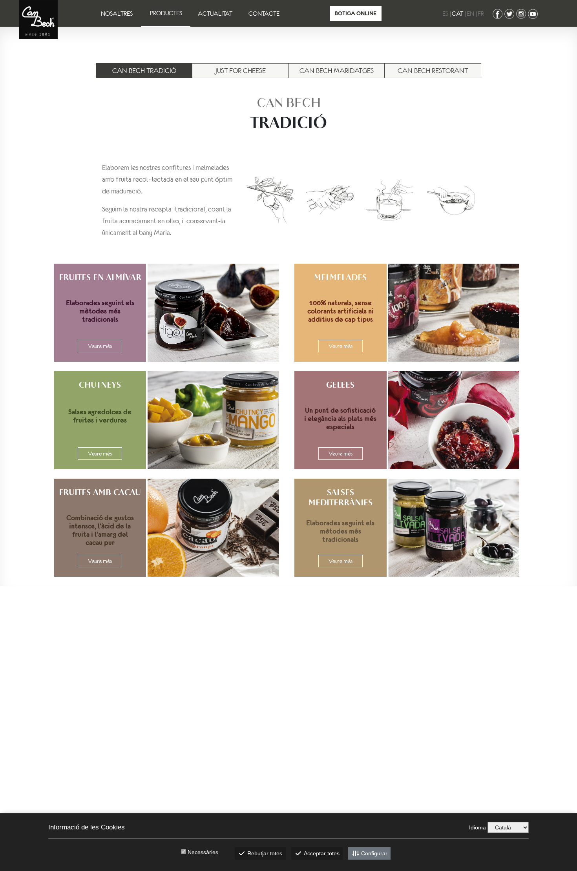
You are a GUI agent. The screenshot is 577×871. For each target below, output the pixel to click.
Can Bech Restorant (433, 71)
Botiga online (355, 13)
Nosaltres (117, 13)
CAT (457, 13)
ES (445, 13)
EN (470, 13)
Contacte (263, 13)
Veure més (100, 346)
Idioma (477, 827)
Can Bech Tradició (144, 71)
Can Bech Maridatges (336, 71)
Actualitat (215, 13)
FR (481, 13)
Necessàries (203, 852)
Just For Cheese (240, 71)
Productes (166, 12)
